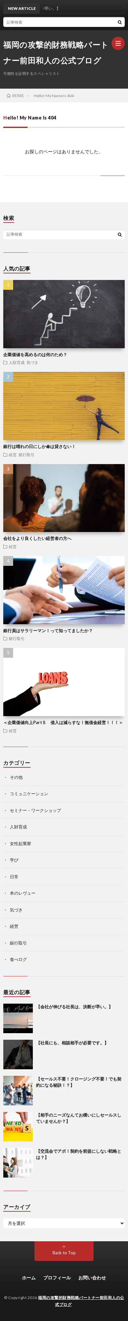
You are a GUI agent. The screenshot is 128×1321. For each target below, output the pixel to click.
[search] (120, 22)
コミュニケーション (29, 793)
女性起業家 (20, 843)
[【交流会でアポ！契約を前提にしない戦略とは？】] (18, 1163)
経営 (13, 455)
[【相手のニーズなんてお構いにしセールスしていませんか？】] (18, 1126)
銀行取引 (26, 455)
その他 (16, 777)
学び (14, 860)
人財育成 (17, 362)
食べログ (18, 959)
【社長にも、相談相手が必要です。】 (72, 1042)
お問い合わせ (92, 1277)
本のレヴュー (22, 893)
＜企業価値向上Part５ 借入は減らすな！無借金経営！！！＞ (63, 722)
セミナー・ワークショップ (35, 810)
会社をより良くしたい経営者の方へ (37, 538)
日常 (14, 876)
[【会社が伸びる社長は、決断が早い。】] (18, 1018)
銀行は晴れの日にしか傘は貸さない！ (39, 446)
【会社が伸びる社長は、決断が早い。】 (74, 1006)
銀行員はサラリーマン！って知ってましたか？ (48, 630)
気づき (32, 362)
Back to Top (64, 1252)
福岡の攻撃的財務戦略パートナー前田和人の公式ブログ (56, 52)
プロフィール (57, 1277)
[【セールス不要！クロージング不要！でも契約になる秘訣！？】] (18, 1090)
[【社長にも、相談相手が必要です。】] (18, 1054)
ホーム (29, 1277)
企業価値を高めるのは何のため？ (35, 354)
